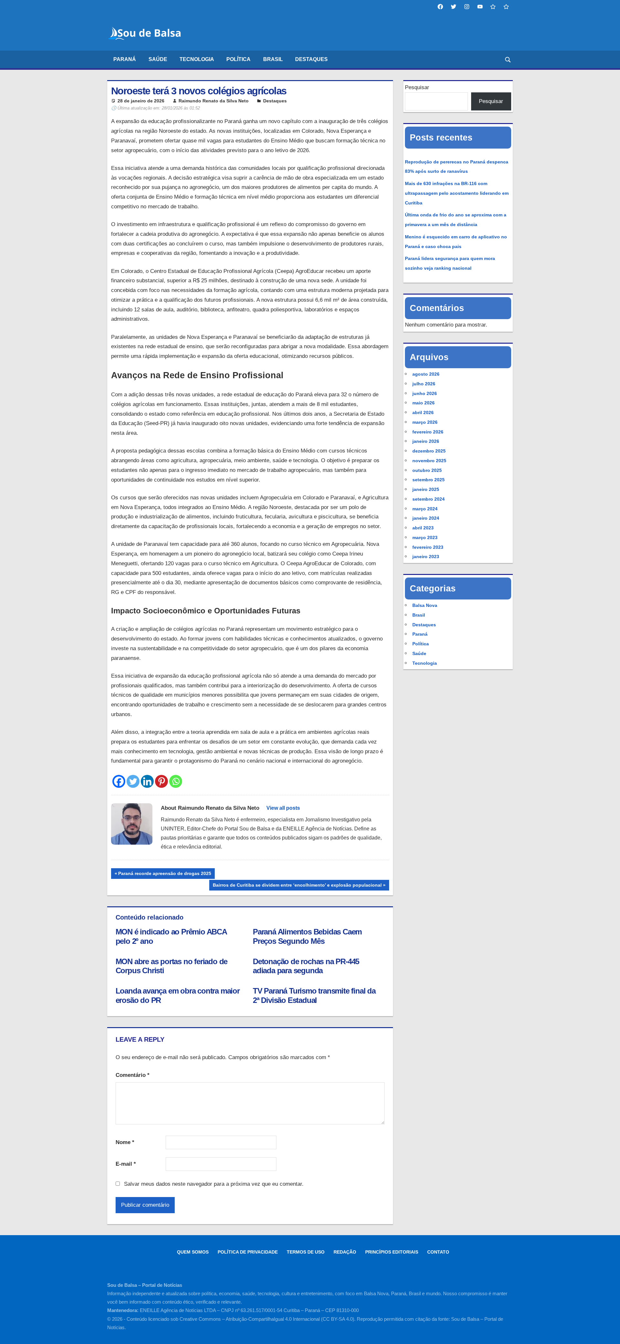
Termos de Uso (306, 1252)
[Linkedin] (147, 781)
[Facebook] (118, 781)
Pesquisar (417, 87)
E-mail (126, 1164)
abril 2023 (423, 527)
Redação (345, 1252)
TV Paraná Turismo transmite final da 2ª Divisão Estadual (314, 995)
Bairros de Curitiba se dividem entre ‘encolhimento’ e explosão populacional (297, 886)
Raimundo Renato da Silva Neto (214, 100)
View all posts (283, 808)
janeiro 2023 (425, 556)
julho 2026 (423, 383)
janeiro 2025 (425, 489)
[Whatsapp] (175, 781)
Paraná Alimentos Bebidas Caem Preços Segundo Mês (307, 936)
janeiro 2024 (425, 518)
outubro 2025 (427, 470)
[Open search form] (508, 59)
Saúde (158, 59)
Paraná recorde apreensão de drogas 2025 (164, 874)
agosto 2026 (425, 374)
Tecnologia (197, 59)
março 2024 (425, 508)
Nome (125, 1142)
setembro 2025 (428, 479)
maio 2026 (423, 402)
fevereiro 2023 (427, 547)
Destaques (311, 59)
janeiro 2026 (425, 441)
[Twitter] (133, 781)
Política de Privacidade (248, 1252)
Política (238, 59)
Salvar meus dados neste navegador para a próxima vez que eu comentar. (214, 1184)
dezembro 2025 (429, 450)
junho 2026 (424, 393)
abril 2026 (423, 412)
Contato (438, 1252)
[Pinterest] (161, 781)
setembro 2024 (428, 499)
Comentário (133, 1075)
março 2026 (425, 422)
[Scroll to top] (609, 1333)
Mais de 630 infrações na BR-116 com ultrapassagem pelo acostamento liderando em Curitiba (457, 193)
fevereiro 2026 (427, 431)
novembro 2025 (429, 460)
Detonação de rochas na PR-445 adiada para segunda (306, 966)
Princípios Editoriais (391, 1252)
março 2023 (425, 537)
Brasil (273, 59)
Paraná (124, 59)
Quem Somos (193, 1252)
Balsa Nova (424, 605)
